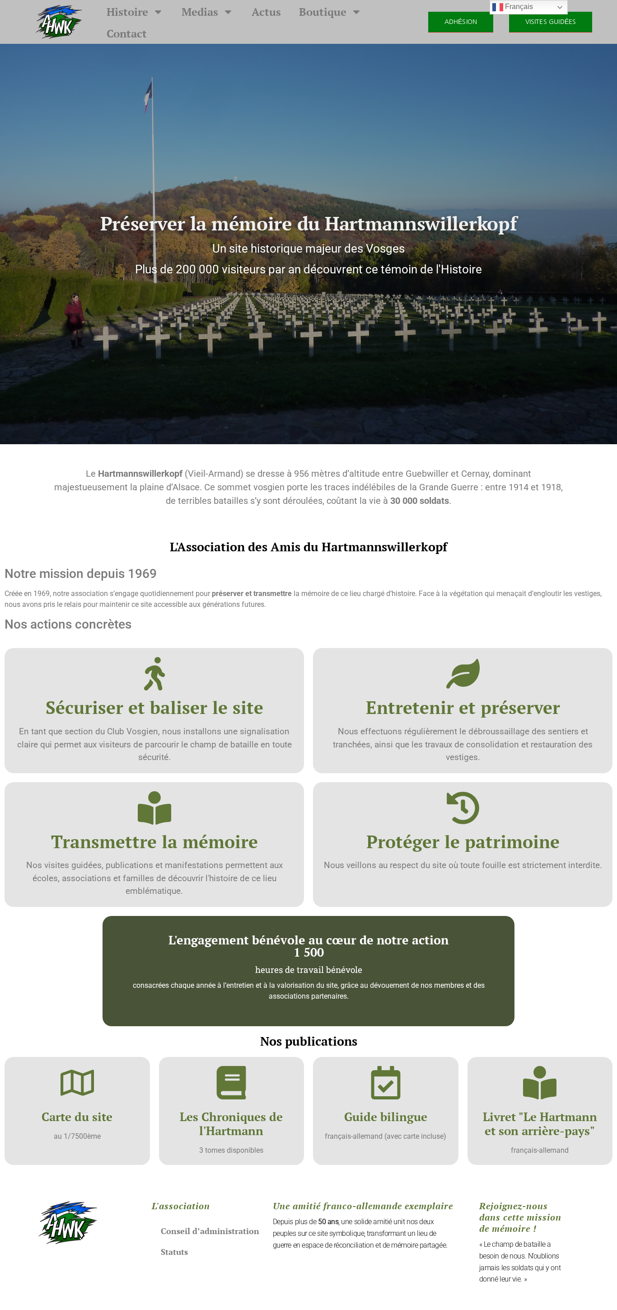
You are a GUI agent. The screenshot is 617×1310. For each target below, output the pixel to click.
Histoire (127, 12)
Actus (266, 12)
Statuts (174, 1251)
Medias (200, 12)
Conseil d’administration (210, 1230)
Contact (127, 33)
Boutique (322, 12)
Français (518, 6)
